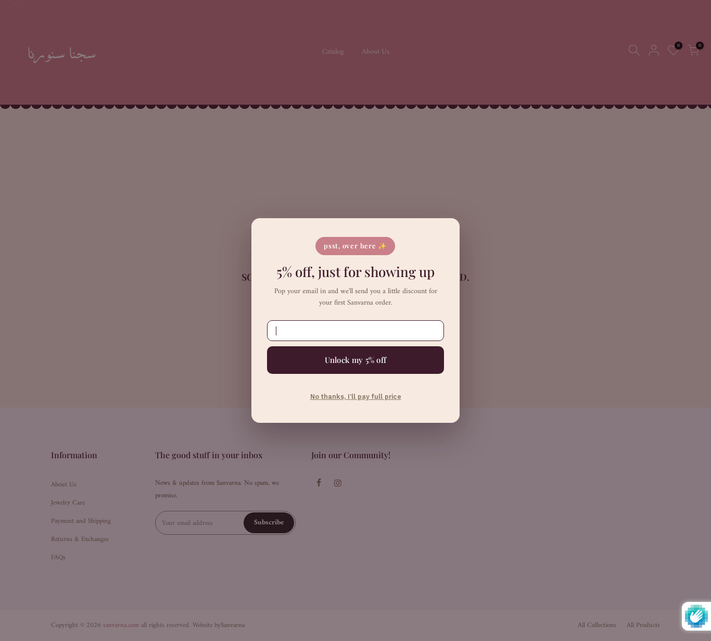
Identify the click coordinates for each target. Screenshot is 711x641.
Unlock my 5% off (356, 360)
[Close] (441, 233)
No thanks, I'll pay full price (355, 396)
